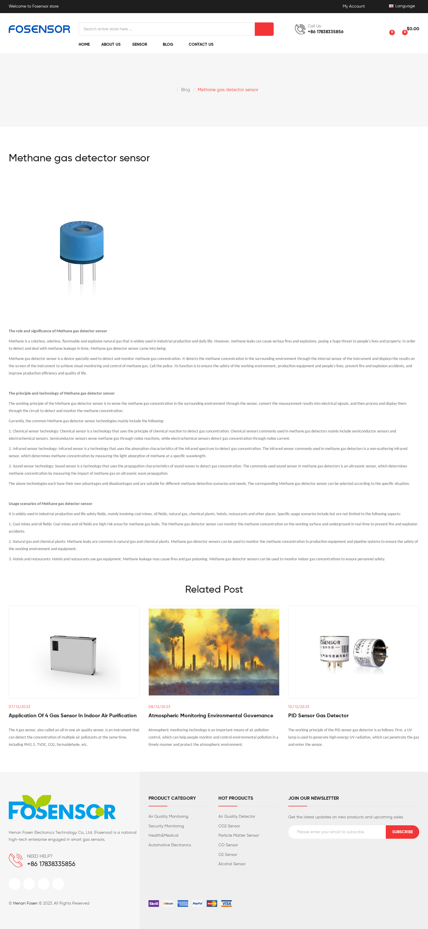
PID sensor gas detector (318, 715)
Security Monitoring (166, 826)
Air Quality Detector (236, 817)
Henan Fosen (25, 903)
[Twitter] (29, 884)
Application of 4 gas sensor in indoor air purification (73, 715)
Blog (185, 90)
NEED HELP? (40, 856)
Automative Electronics (169, 845)
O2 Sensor (227, 855)
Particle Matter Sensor (238, 835)
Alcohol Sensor (231, 864)
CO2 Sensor (229, 826)
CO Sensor (228, 845)
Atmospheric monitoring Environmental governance (210, 715)
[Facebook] (14, 884)
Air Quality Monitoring (168, 817)
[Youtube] (58, 884)
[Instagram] (43, 884)
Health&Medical (163, 835)
